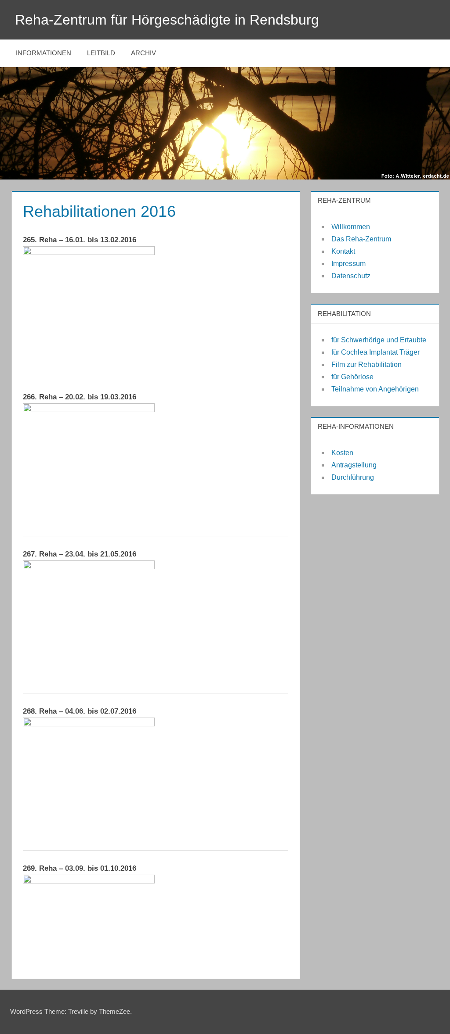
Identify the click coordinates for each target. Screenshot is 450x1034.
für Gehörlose (352, 377)
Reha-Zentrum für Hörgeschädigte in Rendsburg (167, 20)
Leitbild (101, 53)
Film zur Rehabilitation (366, 364)
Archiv (143, 53)
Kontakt (343, 251)
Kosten (342, 452)
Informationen (43, 53)
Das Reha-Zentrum (361, 239)
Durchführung (352, 477)
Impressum (348, 263)
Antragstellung (354, 465)
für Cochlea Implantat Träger (375, 352)
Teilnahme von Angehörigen (375, 389)
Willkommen (350, 226)
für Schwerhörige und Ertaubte (378, 340)
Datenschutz (350, 276)
